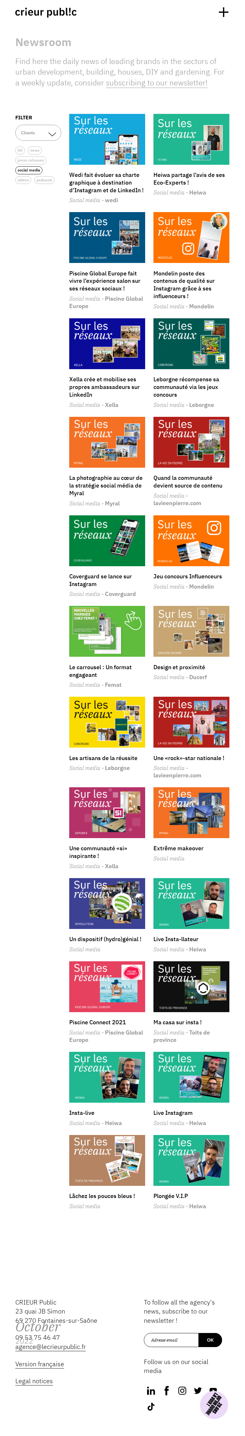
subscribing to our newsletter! (157, 82)
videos (23, 180)
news (35, 150)
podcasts (44, 180)
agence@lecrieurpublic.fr (50, 1346)
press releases (31, 160)
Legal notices (34, 1380)
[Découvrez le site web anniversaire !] (214, 1405)
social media (29, 170)
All (20, 150)
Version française (39, 1364)
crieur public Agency (46, 13)
